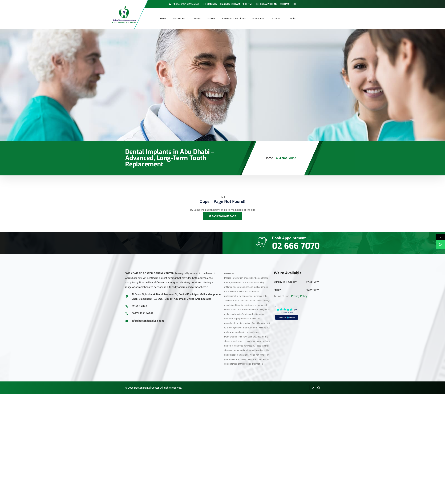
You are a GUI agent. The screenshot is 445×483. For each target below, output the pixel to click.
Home (163, 18)
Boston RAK (259, 18)
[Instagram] (317, 387)
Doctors (197, 18)
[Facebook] (306, 387)
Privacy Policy (299, 296)
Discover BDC (179, 18)
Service (211, 18)
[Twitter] (312, 387)
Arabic (293, 18)
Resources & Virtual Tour (233, 18)
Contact (277, 18)
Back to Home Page (223, 216)
